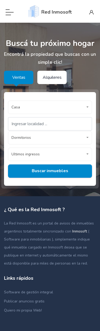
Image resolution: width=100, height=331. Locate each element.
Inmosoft (80, 231)
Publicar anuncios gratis (24, 301)
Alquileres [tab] (52, 77)
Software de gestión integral (28, 292)
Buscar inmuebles (50, 171)
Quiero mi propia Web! (23, 310)
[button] (50, 107)
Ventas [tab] (18, 77)
